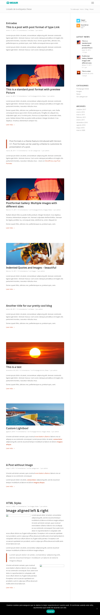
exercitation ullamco (42, 436)
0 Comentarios (22, 30)
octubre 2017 (81, 109)
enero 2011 (80, 120)
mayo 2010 (80, 128)
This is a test (13, 367)
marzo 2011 (80, 114)
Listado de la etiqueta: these (19, 9)
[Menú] (92, 2)
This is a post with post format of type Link (33, 27)
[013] (35, 353)
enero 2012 (80, 112)
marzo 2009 (80, 130)
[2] (35, 76)
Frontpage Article (36, 96)
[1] (35, 414)
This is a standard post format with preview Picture (33, 91)
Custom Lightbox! (17, 428)
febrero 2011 (81, 117)
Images (45, 210)
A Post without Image (19, 465)
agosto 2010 (80, 125)
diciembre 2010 (82, 122)
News (32, 30)
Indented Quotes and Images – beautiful (31, 267)
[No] (97, 608)
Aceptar (51, 611)
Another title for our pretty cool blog (29, 305)
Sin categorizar (35, 151)
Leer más (9, 125)
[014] (35, 254)
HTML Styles (13, 503)
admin (41, 30)
